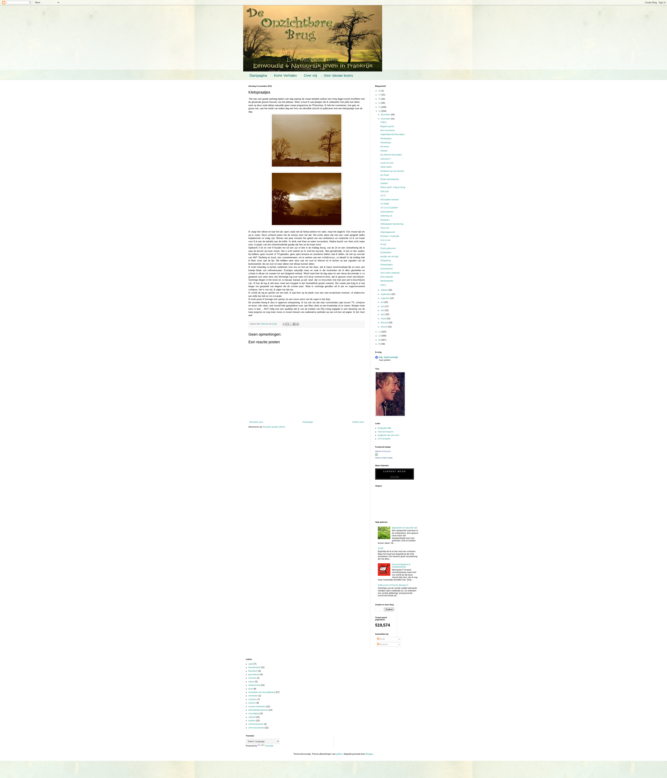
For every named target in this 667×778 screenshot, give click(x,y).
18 (379, 91)
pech (250, 689)
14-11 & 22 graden (389, 207)
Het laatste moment (389, 199)
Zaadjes (384, 183)
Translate (269, 746)
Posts (382, 639)
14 (379, 103)
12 (379, 111)
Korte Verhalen (285, 75)
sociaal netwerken (257, 706)
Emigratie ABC (385, 428)
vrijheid (251, 717)
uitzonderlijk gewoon (258, 710)
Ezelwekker (385, 252)
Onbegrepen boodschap (392, 224)
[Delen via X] (291, 324)
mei (383, 310)
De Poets (384, 175)
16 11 (383, 195)
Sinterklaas (385, 142)
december (386, 114)
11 (379, 332)
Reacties (383, 644)
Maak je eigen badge (384, 458)
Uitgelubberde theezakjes (392, 134)
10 (379, 336)
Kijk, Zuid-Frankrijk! (388, 357)
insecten (252, 678)
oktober (384, 290)
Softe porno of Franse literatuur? (393, 585)
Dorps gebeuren (388, 248)
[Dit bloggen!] (287, 324)
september (386, 294)
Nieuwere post (256, 422)
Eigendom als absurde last (404, 528)
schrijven (252, 699)
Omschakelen (386, 212)
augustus (385, 298)
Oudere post (358, 422)
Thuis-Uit (384, 228)
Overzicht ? (385, 159)
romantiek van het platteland (261, 692)
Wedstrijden (386, 138)
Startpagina (258, 75)
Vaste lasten (386, 167)
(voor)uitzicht (386, 268)
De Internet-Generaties (391, 155)
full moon (384, 146)
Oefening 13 (386, 216)
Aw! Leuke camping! (390, 273)
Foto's (383, 285)
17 (379, 95)
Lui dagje (384, 203)
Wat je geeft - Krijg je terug (392, 187)
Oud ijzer (384, 191)
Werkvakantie (386, 281)
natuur (251, 681)
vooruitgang (254, 713)
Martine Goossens (383, 451)
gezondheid (254, 674)
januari (384, 327)
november (386, 119)
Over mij (310, 75)
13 (379, 107)
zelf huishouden (255, 724)
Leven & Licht (386, 163)
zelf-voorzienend (256, 728)
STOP (380, 548)
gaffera (339, 754)
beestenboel (254, 667)
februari (385, 322)
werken (251, 720)
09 (379, 340)
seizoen (252, 703)
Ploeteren (385, 220)
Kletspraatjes (386, 264)
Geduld (383, 151)
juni (383, 306)
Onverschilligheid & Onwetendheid (401, 565)
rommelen (253, 696)
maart (384, 318)
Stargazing (385, 260)
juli (382, 302)
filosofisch (253, 671)
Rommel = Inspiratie (389, 236)
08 (379, 344)
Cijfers (383, 122)
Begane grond (387, 126)
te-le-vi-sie (385, 240)
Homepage (307, 422)
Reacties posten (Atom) (274, 427)
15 (379, 99)
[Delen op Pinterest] (297, 324)
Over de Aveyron (385, 432)
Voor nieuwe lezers (338, 75)
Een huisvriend (387, 130)
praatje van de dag (389, 256)
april (383, 314)
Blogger (369, 754)
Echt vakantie (386, 277)
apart (250, 664)
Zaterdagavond (387, 232)
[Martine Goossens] (376, 455)
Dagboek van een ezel (388, 435)
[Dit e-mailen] (284, 324)
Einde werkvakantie (389, 179)
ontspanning (254, 685)
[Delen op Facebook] (294, 324)
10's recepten (384, 439)
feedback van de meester (392, 171)
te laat (383, 244)
